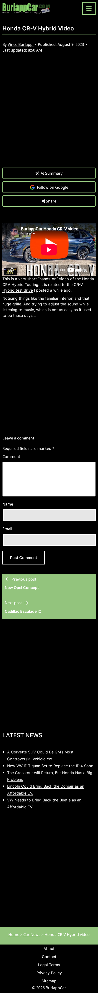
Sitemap (49, 981)
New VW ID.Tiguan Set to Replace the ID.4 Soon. (50, 765)
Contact (49, 956)
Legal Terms (49, 964)
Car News (31, 934)
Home (13, 934)
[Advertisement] (49, 114)
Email (7, 528)
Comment (11, 456)
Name (7, 504)
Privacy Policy (49, 972)
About (49, 948)
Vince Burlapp (21, 44)
